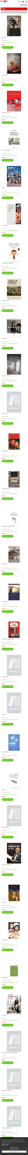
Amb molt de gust (5, 827)
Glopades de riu (5, 977)
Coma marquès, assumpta (6, 115)
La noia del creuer (5, 601)
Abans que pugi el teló (6, 864)
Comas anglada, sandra (6, 792)
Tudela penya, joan (5, 830)
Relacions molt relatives (7, 1090)
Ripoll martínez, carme (6, 491)
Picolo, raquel (4, 190)
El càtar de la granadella (6, 1127)
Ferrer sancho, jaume (6, 228)
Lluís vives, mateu (5, 266)
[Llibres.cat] (4, 1)
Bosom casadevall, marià (6, 529)
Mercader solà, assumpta (6, 642)
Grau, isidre (4, 454)
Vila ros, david (4, 1055)
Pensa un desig (5, 75)
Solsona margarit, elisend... (7, 905)
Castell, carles (4, 1093)
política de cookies (5, 1144)
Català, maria (4, 1018)
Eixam (3, 789)
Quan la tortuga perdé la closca (8, 526)
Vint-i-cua (4, 714)
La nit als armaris (5, 676)
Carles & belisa (5, 939)
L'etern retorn (5, 413)
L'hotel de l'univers (5, 300)
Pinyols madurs (5, 451)
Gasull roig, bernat (5, 303)
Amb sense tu (4, 563)
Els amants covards (6, 112)
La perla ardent (5, 225)
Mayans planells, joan (6, 78)
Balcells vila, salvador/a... (6, 153)
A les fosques (4, 1015)
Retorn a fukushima (6, 150)
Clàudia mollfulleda (5, 341)
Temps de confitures (6, 488)
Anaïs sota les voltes (6, 375)
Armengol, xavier (5, 40)
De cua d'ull (4, 338)
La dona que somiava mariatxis (8, 639)
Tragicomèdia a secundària (7, 263)
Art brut (3, 187)
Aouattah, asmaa (5, 416)
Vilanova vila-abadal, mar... (7, 378)
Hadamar (4, 37)
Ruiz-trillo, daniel (5, 717)
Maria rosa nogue (5, 604)
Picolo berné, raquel (5, 679)
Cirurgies (4, 902)
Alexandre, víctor (5, 867)
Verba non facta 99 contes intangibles (9, 1052)
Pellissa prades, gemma (6, 980)
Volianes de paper (5, 751)
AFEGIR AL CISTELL (7, 47)
